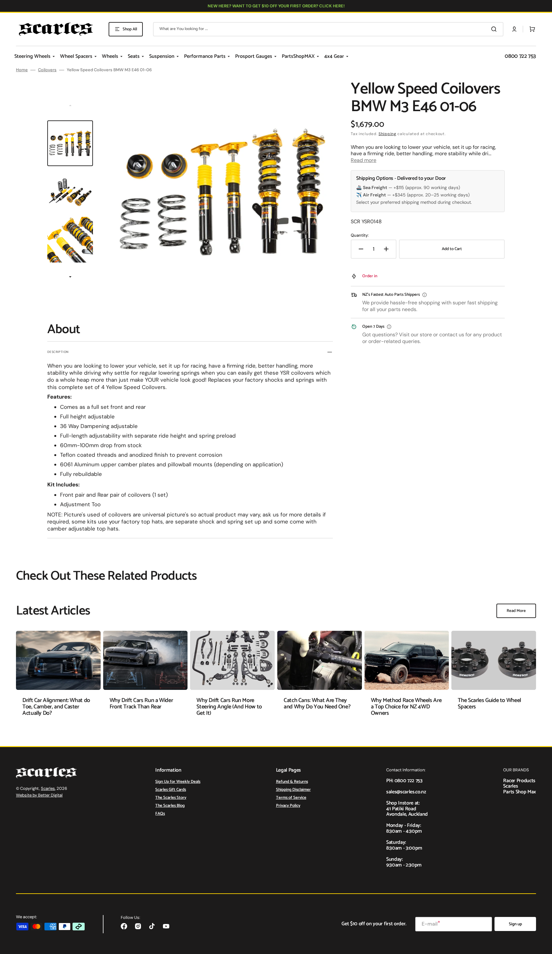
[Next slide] (70, 277)
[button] (514, 29)
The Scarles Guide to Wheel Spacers (489, 704)
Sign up (515, 924)
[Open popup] (424, 295)
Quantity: (360, 235)
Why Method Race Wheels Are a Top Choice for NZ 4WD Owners (406, 707)
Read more (363, 160)
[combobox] (328, 29)
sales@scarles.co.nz (406, 792)
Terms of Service (291, 797)
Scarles (48, 788)
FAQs (160, 813)
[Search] (495, 29)
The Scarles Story (170, 797)
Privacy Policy (288, 805)
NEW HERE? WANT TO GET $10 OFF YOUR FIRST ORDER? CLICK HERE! (276, 6)
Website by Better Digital (39, 795)
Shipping (387, 133)
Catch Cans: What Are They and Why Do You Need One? (317, 704)
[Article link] (58, 678)
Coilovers (47, 70)
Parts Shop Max (519, 792)
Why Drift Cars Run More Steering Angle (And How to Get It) (229, 707)
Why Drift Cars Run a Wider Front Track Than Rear (141, 704)
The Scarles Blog (170, 805)
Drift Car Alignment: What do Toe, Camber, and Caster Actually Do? (56, 707)
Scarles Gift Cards (170, 789)
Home (22, 70)
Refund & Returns (292, 782)
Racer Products (519, 780)
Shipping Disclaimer (293, 789)
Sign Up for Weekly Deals (177, 782)
